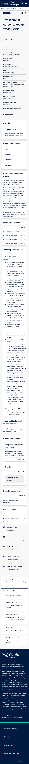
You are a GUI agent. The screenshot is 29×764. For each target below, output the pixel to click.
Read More (21, 459)
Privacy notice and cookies (12, 753)
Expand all (22, 227)
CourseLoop (24, 761)
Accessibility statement (11, 728)
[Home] (5, 4)
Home (2, 8)
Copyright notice (9, 745)
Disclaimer (8, 737)
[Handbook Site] (11, 656)
